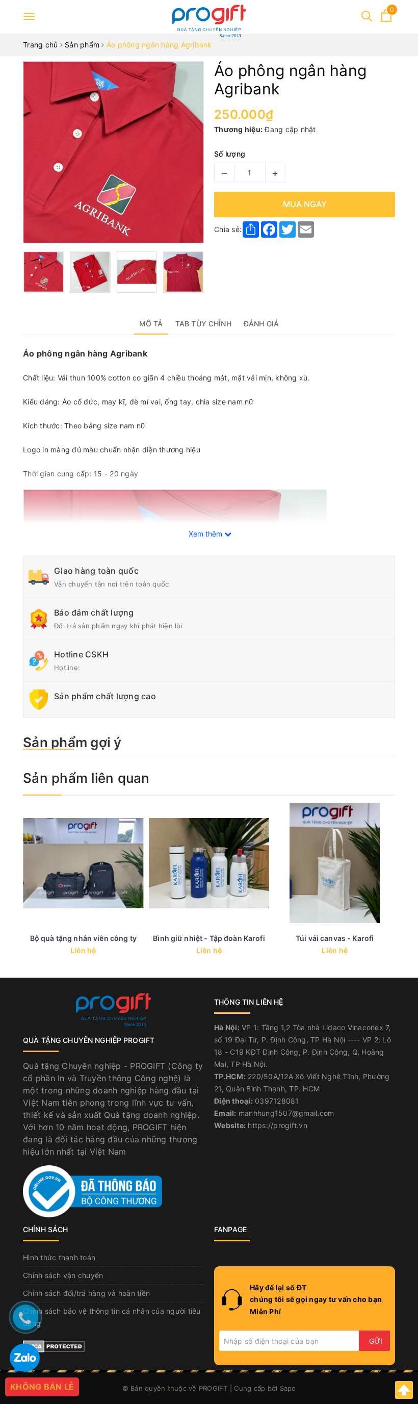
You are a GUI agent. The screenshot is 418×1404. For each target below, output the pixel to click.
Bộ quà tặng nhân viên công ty (83, 938)
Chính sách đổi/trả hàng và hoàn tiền (86, 1293)
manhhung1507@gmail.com (286, 1113)
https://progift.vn (277, 1125)
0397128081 (277, 1100)
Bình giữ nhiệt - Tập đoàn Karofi (209, 938)
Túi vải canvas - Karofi (335, 938)
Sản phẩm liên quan (86, 778)
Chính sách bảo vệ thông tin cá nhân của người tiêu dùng (112, 1317)
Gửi (375, 1341)
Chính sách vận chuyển (63, 1275)
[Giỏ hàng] (386, 19)
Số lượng (229, 153)
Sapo (288, 1388)
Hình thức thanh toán (59, 1257)
